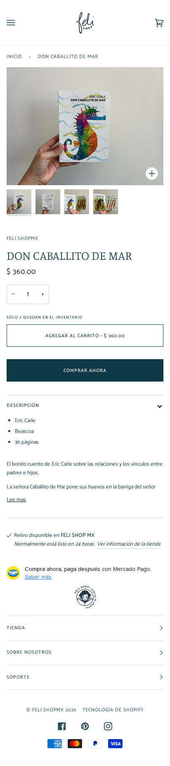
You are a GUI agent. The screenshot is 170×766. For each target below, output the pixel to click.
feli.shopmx (22, 238)
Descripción (23, 405)
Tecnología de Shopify (113, 710)
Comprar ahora (85, 371)
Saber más (38, 577)
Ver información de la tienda (128, 544)
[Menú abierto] (19, 23)
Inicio (14, 56)
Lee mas (16, 499)
